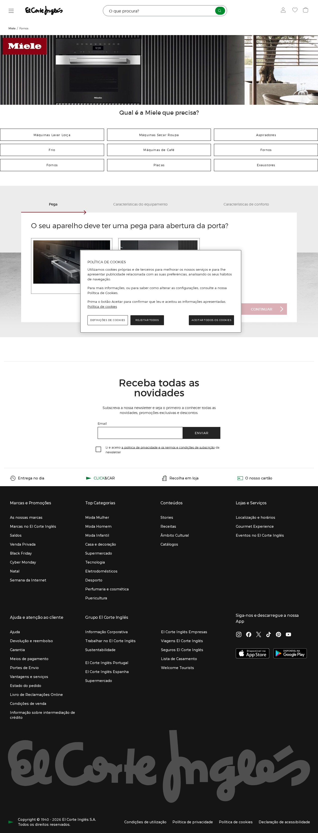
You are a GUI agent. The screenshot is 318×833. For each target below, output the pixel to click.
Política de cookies (102, 307)
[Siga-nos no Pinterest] (278, 634)
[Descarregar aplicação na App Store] (252, 653)
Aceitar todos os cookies (211, 320)
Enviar (201, 432)
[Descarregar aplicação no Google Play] (290, 653)
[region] (160, 291)
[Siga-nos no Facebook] (249, 634)
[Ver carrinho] (306, 10)
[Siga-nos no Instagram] (239, 634)
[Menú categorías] (11, 10)
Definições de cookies (107, 320)
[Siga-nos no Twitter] (259, 634)
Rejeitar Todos (147, 320)
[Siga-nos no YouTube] (288, 634)
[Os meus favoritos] (295, 10)
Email (102, 423)
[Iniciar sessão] (284, 10)
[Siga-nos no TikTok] (269, 634)
